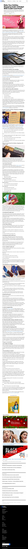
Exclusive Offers (4, 537)
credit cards (15, 502)
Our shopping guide (5, 107)
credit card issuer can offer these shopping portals (14, 331)
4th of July (3, 525)
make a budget (10, 308)
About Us (3, 510)
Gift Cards (3, 517)
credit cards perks (18, 502)
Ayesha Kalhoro (13, 13)
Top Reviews (4, 538)
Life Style (14, 1)
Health (20, 1)
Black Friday (4, 524)
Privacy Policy (4, 512)
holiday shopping (18, 165)
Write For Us (10, 1)
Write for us (4, 539)
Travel (17, 1)
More (3, 535)
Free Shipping (4, 531)
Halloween (3, 523)
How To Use (3, 519)
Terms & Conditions (5, 511)
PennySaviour (4, 509)
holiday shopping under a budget (5, 503)
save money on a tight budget (13, 392)
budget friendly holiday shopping (10, 502)
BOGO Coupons (4, 530)
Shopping (7, 13)
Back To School (4, 526)
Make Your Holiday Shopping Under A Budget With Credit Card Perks (12, 461)
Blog (3, 460)
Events (3, 522)
